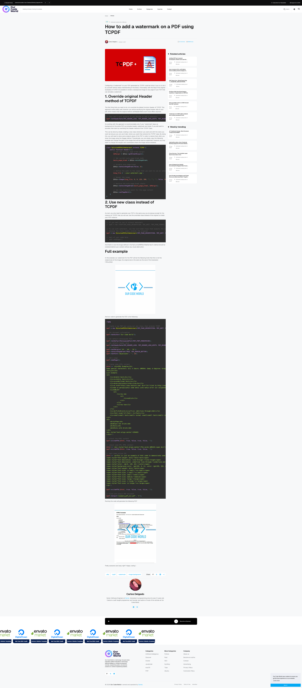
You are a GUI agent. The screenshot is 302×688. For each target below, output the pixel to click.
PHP (107, 21)
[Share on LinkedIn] (160, 574)
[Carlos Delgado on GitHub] (137, 607)
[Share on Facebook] (153, 574)
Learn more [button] (276, 680)
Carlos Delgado (135, 594)
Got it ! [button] (286, 685)
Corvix (127, 598)
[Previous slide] (45, 2)
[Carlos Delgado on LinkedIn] (133, 607)
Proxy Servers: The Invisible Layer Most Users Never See (29, 2)
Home (106, 16)
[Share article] (164, 574)
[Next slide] (49, 2)
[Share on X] (156, 574)
